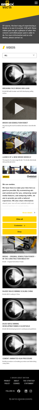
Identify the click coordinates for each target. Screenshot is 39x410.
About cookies (16, 382)
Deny (19, 232)
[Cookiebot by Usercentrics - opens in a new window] (28, 176)
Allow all (19, 219)
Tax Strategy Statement (29, 382)
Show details (27, 213)
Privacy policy (7, 382)
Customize (18, 225)
